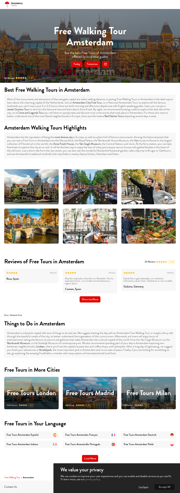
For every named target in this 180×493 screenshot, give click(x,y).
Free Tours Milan (148, 393)
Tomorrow (92, 64)
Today (76, 64)
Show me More (90, 299)
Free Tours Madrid (90, 393)
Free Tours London (31, 393)
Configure (143, 487)
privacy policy (92, 479)
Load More (90, 458)
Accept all (164, 487)
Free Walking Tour (12, 477)
